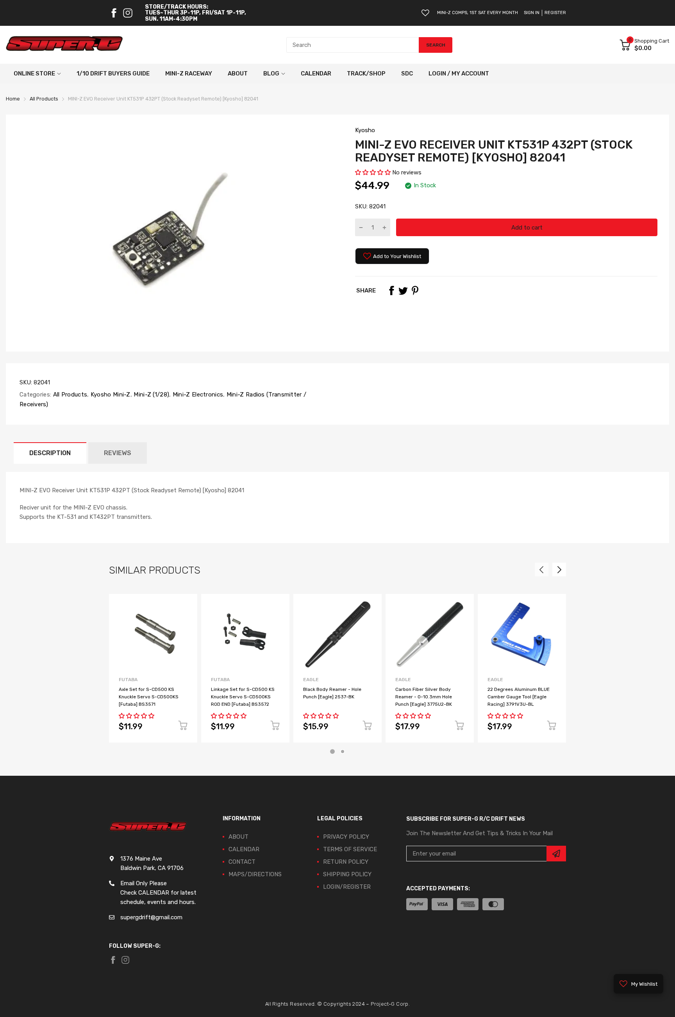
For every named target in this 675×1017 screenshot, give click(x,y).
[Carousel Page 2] (342, 751)
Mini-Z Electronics (197, 394)
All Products (69, 394)
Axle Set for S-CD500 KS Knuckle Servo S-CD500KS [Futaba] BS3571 (149, 697)
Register (555, 12)
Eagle (311, 679)
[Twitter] (403, 290)
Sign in (531, 12)
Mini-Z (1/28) (150, 394)
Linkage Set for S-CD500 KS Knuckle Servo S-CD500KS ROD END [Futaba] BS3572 (243, 697)
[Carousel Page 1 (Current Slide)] (332, 751)
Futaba (128, 679)
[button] (373, 172)
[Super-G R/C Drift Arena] (64, 45)
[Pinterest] (415, 290)
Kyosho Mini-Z (109, 394)
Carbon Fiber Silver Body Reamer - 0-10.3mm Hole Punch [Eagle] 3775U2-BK (423, 697)
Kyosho (365, 130)
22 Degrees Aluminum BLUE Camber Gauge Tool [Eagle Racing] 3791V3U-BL (519, 697)
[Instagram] (127, 13)
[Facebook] (113, 13)
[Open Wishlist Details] (425, 13)
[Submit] (556, 853)
